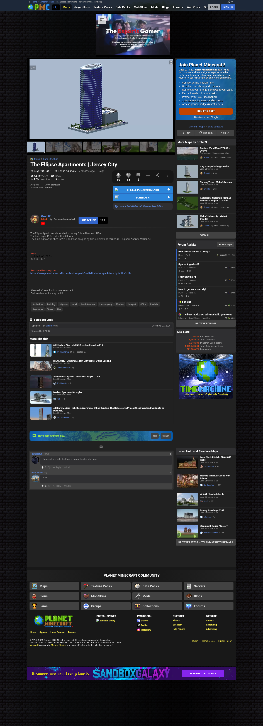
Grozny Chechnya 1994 (212, 510)
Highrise (63, 304)
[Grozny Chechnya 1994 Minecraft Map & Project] (187, 515)
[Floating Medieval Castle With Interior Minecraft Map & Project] (187, 482)
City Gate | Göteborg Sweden (214, 166)
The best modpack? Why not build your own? (207, 314)
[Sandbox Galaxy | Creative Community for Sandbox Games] (131, 673)
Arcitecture (38, 304)
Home (34, 2)
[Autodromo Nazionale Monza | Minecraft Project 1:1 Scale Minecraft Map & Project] (187, 204)
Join (155, 436)
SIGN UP (228, 7)
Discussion (191, 268)
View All (205, 235)
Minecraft (34, 645)
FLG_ (59, 399)
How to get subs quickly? (192, 289)
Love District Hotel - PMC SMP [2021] (215, 458)
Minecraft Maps (47, 2)
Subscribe (88, 220)
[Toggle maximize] (170, 62)
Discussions (183, 305)
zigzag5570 (225, 255)
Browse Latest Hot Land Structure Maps (205, 542)
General (195, 305)
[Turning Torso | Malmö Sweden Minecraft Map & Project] (187, 187)
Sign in (165, 436)
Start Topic (227, 244)
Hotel (74, 304)
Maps (37, 159)
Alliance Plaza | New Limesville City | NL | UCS (76, 376)
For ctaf (186, 301)
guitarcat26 (36, 454)
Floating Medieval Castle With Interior (215, 477)
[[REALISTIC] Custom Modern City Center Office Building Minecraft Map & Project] (41, 366)
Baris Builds (37, 472)
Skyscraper (38, 309)
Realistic (154, 304)
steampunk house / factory (214, 526)
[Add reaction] (49, 467)
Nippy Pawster (63, 417)
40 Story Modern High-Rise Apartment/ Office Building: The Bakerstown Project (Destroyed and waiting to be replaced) (108, 409)
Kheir (206, 501)
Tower (50, 309)
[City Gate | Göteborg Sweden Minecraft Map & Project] (187, 171)
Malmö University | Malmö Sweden (213, 217)
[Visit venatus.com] (249, 49)
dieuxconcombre (211, 533)
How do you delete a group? (194, 251)
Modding (206, 318)
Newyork (132, 304)
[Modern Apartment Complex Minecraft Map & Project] (41, 397)
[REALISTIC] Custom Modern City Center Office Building (82, 361)
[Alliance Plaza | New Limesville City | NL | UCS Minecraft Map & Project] (41, 381)
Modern (120, 304)
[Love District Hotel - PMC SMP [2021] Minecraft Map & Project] (187, 464)
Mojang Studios (58, 645)
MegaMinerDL (63, 352)
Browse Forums (205, 323)
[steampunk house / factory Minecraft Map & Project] (187, 531)
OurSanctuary (209, 485)
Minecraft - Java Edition (188, 318)
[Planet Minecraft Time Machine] (206, 398)
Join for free (206, 111)
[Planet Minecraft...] (54, 7)
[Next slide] (168, 100)
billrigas (207, 517)
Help (180, 255)
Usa (59, 309)
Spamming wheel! (188, 264)
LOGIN (214, 7)
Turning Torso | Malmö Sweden (216, 182)
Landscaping (105, 304)
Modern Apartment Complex (67, 392)
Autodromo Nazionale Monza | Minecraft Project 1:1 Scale (215, 199)
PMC (188, 255)
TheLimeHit (62, 383)
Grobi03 (46, 216)
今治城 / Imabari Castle (212, 494)
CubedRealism (63, 367)
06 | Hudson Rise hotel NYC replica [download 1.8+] (79, 345)
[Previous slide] (34, 100)
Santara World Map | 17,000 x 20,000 (215, 149)
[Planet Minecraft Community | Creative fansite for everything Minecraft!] (53, 621)
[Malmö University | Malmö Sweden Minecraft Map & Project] (187, 223)
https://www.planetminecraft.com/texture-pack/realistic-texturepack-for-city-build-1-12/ (80, 273)
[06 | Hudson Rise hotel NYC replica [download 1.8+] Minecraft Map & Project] (41, 350)
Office (143, 304)
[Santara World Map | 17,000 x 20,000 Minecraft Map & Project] (187, 154)
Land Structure (50, 159)
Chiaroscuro (209, 467)
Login (215, 117)
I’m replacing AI (187, 276)
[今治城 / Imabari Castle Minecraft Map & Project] (187, 499)
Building (51, 304)
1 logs (100, 171)
